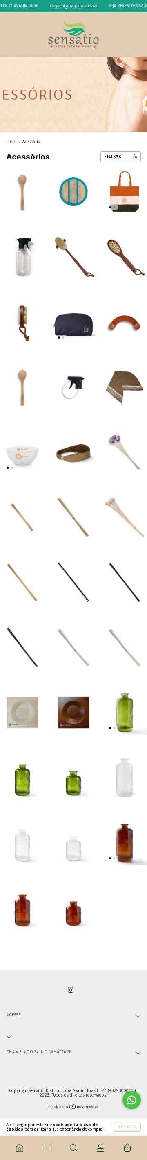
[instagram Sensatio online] (70, 990)
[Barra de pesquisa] (73, 1148)
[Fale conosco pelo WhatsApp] (131, 1100)
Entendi (127, 1127)
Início (11, 142)
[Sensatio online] (19, 1148)
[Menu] (46, 1148)
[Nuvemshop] (73, 1108)
